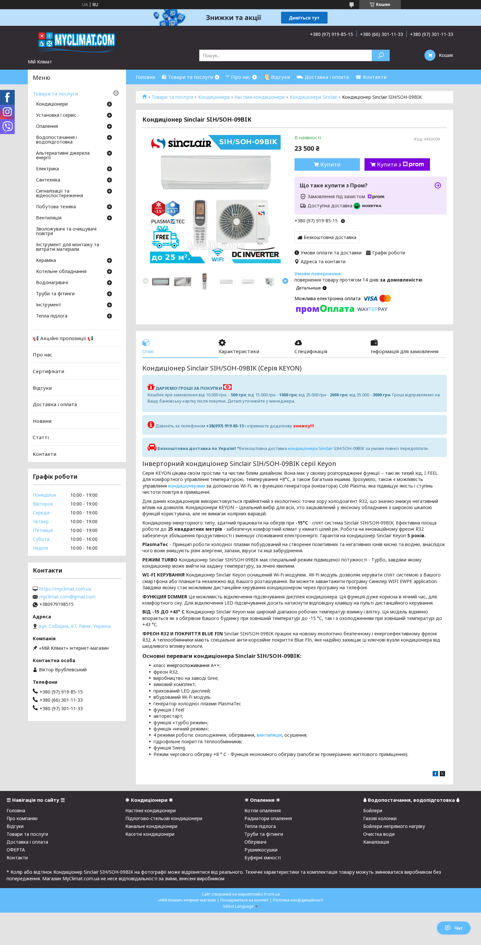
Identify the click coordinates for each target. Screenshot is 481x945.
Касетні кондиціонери (149, 834)
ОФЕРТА (16, 850)
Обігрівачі (255, 842)
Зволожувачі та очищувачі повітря (66, 231)
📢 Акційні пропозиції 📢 (63, 338)
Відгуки (42, 387)
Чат (458, 928)
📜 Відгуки (276, 77)
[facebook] (435, 774)
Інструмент (48, 305)
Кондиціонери (214, 97)
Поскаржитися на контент (244, 900)
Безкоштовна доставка (330, 237)
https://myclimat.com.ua (65, 589)
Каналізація (376, 842)
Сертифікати (48, 371)
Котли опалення (262, 810)
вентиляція (269, 735)
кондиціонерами (186, 486)
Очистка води (379, 834)
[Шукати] (381, 55)
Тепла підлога (51, 316)
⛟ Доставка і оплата (322, 77)
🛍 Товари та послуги (187, 77)
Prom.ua (272, 894)
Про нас (42, 354)
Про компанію (22, 818)
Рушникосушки (260, 850)
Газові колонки (380, 818)
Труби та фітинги (55, 294)
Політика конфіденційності (298, 900)
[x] (442, 774)
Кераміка (46, 260)
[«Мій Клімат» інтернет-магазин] (77, 42)
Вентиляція (49, 218)
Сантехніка (48, 180)
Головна (145, 77)
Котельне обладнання (61, 271)
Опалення (47, 126)
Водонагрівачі (52, 282)
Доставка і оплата (55, 404)
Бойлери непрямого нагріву (394, 826)
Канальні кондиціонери (151, 826)
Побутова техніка (56, 207)
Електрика (47, 169)
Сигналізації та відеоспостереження (59, 193)
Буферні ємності (262, 857)
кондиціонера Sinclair (310, 448)
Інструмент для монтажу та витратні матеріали (67, 247)
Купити (330, 164)
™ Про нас (238, 77)
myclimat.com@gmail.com (67, 597)
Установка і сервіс (56, 115)
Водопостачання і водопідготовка (56, 140)
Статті (41, 437)
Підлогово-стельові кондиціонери (163, 818)
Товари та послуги (172, 97)
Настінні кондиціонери (259, 97)
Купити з (389, 164)
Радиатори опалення (268, 818)
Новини (42, 421)
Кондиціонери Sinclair (313, 97)
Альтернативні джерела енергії (63, 156)
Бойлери (372, 810)
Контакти (44, 454)
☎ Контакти (370, 77)
